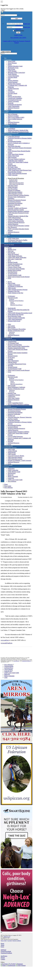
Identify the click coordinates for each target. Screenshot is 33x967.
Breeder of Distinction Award (16, 330)
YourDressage (12, 473)
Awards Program (12, 273)
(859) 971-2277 (7, 936)
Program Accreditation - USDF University (19, 460)
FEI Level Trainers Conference (16, 159)
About (2, 945)
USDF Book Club (13, 181)
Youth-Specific (12, 165)
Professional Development (15, 203)
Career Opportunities (13, 106)
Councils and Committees (15, 98)
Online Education (13, 187)
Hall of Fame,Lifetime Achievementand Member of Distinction (15, 284)
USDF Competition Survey (15, 403)
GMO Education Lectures (15, 193)
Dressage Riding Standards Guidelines (18, 211)
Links (5, 677)
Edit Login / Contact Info (15, 259)
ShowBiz (10, 365)
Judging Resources (13, 224)
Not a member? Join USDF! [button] (18, 37)
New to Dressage (12, 114)
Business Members (13, 80)
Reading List (11, 206)
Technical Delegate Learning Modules (18, 195)
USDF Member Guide (14, 471)
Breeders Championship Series (16, 348)
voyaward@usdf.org (6, 643)
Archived (12, 303)
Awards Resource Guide (14, 275)
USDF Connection (13, 470)
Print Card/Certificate (14, 265)
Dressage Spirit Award (14, 321)
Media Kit (10, 475)
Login (16, 18)
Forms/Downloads (6, 951)
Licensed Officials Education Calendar (18, 225)
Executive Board (12, 77)
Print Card (10, 251)
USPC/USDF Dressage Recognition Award (20, 313)
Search (12, 302)
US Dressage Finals (13, 343)
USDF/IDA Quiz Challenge (15, 160)
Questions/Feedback (6, 953)
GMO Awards (12, 288)
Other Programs (12, 157)
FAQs (9, 109)
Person (10, 248)
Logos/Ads (11, 478)
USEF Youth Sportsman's (15, 319)
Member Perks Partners (14, 84)
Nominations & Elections (15, 104)
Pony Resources (12, 227)
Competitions (11, 128)
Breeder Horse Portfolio (14, 270)
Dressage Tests (12, 393)
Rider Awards (11, 327)
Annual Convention (13, 101)
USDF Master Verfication (15, 256)
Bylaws (10, 95)
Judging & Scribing (13, 116)
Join (9, 120)
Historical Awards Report (16, 305)
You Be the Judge (13, 180)
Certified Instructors (13, 88)
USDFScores (11, 396)
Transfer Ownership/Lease (15, 264)
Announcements (8, 666)
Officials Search (12, 362)
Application (12, 332)
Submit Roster (12, 452)
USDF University (13, 175)
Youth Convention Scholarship (16, 317)
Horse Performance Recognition (17, 329)
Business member (19, 30)
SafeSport (3, 950)
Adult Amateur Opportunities (16, 221)
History (10, 64)
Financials (10, 103)
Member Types (12, 249)
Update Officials (12, 451)
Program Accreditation (14, 190)
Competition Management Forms (17, 364)
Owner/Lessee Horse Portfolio (16, 268)
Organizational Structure (14, 100)
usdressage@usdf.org (26, 660)
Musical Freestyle (13, 356)
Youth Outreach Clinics (14, 168)
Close (2, 10)
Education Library (13, 185)
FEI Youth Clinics (13, 167)
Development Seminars (14, 201)
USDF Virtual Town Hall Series (16, 184)
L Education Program (14, 136)
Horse (9, 260)
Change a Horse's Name (14, 267)
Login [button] (18, 32)
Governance (11, 92)
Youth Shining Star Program (15, 314)
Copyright (9, 940)
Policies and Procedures (14, 96)
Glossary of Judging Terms (15, 219)
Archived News (8, 668)
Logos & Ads (8, 671)
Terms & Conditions (16, 940)
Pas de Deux (11, 357)
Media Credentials (13, 476)
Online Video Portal (13, 156)
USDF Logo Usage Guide (15, 479)
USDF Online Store (13, 238)
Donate (3, 957)
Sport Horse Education (14, 146)
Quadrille (10, 359)
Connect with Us (7, 41)
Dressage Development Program (17, 200)
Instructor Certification (14, 205)
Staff (9, 79)
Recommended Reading (14, 141)
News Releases (12, 481)
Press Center (7, 486)
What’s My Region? (13, 254)
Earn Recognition (13, 189)
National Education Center (15, 66)
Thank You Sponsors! (18, 41)
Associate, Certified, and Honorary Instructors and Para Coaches (17, 208)
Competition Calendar (14, 395)
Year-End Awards (13, 297)
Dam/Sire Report (12, 272)
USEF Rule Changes (13, 398)
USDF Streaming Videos (15, 241)
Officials (10, 90)
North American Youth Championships (18, 346)
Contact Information (13, 76)
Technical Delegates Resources (16, 428)
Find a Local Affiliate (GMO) (16, 117)
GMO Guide (11, 449)
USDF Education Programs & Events (18, 132)
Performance (11, 296)
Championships (12, 341)
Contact (3, 959)
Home (6, 484)
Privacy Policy (4, 940)
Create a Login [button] (18, 35)
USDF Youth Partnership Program (17, 173)
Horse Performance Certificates (16, 387)
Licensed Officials (13, 427)
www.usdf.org (5, 640)
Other (9, 324)
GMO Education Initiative (15, 192)
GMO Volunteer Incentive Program (17, 289)
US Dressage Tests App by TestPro (17, 240)
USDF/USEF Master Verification (17, 257)
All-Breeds (11, 299)
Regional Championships (15, 344)
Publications (11, 468)
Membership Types (13, 67)
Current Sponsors (12, 82)
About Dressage (12, 63)
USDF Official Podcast (14, 217)
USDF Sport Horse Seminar (15, 154)
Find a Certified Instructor (15, 119)
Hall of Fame (11, 69)
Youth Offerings (12, 74)
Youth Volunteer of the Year (15, 293)
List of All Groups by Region (16, 455)
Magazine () (16, 72)
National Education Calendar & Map (18, 130)
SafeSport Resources (13, 108)
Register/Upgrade (13, 262)
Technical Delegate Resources (16, 222)
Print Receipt (11, 252)
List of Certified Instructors (15, 436)
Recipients (11, 333)
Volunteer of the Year (13, 291)
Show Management (13, 360)
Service (10, 281)
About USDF (11, 61)
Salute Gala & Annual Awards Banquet (19, 276)
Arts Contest (11, 326)
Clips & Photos (8, 669)
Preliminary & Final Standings (16, 300)
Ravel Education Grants (14, 316)
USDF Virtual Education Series (16, 182)
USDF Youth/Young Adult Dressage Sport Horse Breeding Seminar (19, 171)
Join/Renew (4, 956)
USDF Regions (12, 71)
